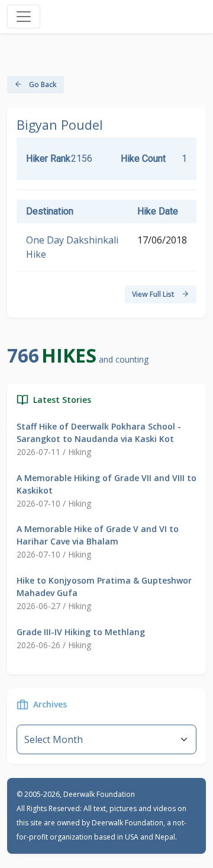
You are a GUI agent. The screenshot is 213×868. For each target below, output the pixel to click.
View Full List (154, 294)
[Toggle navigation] (23, 16)
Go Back (42, 84)
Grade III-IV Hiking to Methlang (81, 632)
